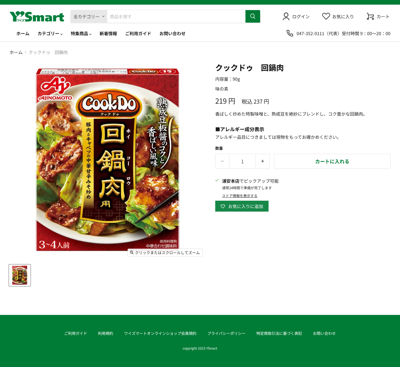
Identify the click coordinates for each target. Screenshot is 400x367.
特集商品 (80, 33)
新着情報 (108, 33)
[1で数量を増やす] (263, 161)
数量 (219, 148)
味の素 (221, 88)
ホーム (22, 33)
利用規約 (105, 333)
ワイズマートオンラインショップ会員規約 (160, 333)
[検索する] (252, 16)
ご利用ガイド (138, 33)
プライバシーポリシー (226, 333)
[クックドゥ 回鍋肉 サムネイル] (19, 275)
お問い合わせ (172, 33)
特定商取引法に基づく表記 (279, 333)
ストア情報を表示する (239, 196)
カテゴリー (49, 33)
